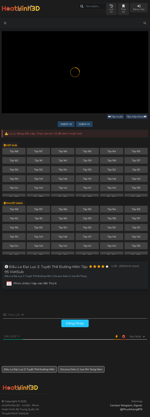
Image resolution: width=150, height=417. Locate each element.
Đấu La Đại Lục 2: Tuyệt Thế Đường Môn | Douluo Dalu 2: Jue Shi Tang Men (45, 276)
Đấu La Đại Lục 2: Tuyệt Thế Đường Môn (29, 369)
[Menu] (5, 23)
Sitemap (136, 401)
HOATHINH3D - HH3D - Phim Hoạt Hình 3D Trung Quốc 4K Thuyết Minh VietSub (38, 7)
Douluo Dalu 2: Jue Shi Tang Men (81, 369)
